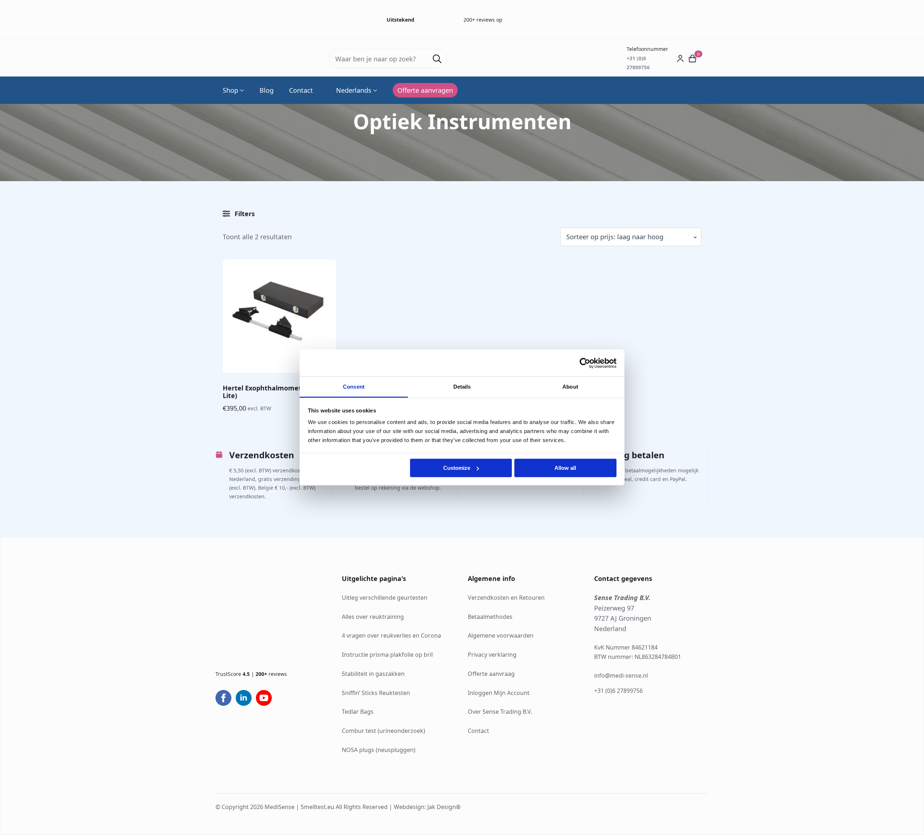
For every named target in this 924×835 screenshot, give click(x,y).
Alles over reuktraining (373, 617)
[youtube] (264, 698)
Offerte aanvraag (491, 674)
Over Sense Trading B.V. (500, 712)
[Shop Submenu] (241, 90)
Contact (301, 90)
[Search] (437, 58)
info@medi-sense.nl (621, 675)
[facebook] (223, 698)
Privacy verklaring (492, 655)
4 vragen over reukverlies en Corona (391, 635)
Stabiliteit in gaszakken (373, 674)
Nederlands (353, 90)
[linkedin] (244, 698)
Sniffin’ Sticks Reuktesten (376, 693)
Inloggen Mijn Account (498, 693)
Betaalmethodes (490, 617)
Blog (267, 90)
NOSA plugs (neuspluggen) (378, 750)
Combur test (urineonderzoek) (383, 731)
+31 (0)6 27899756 (618, 691)
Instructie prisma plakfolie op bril (387, 655)
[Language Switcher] (374, 90)
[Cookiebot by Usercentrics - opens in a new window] (584, 363)
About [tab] (570, 387)
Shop (230, 90)
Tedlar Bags (358, 712)
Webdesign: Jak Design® (427, 807)
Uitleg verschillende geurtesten (384, 598)
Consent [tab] (354, 387)
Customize (456, 468)
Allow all (565, 468)
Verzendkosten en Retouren (506, 598)
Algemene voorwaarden (500, 635)
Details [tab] (462, 387)
